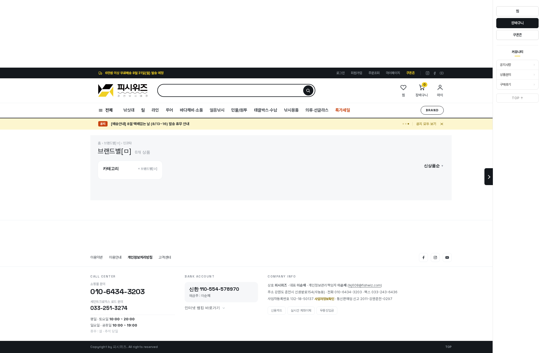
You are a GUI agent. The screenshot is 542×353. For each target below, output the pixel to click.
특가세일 (342, 110)
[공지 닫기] (442, 124)
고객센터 (165, 257)
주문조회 (374, 73)
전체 (109, 110)
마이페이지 (393, 73)
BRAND (432, 110)
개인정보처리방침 (140, 257)
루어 (169, 110)
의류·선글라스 (317, 110)
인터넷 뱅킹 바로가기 (202, 308)
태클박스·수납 (265, 110)
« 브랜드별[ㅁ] (147, 169)
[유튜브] (442, 73)
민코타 (127, 143)
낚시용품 (291, 110)
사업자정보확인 (324, 299)
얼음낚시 (217, 110)
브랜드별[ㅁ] (112, 143)
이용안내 (115, 257)
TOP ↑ (517, 98)
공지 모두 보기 (426, 124)
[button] (433, 166)
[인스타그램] (427, 73)
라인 (155, 110)
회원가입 (356, 73)
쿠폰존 (410, 73)
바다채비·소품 (191, 110)
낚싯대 (128, 110)
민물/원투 (239, 110)
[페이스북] (434, 73)
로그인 (340, 73)
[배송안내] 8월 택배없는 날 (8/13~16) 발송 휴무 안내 (150, 124)
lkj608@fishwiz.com (365, 285)
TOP (448, 347)
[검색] (308, 90)
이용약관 (96, 257)
